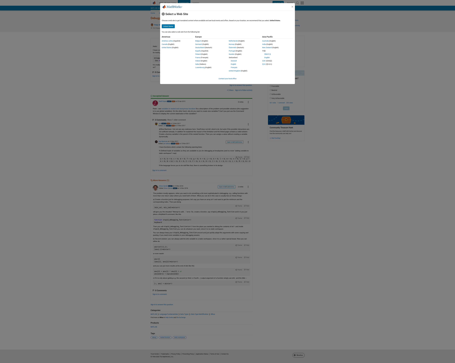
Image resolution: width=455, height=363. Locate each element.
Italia (197, 64)
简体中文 (267, 54)
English (233, 64)
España (198, 51)
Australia (265, 41)
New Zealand (267, 47)
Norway (232, 44)
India (264, 44)
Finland (198, 54)
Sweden (232, 54)
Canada (165, 44)
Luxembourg (200, 67)
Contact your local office (227, 79)
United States (167, 47)
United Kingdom (235, 71)
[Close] (292, 6)
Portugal (232, 51)
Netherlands (233, 41)
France (197, 57)
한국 (264, 64)
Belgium (198, 41)
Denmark (198, 44)
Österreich (232, 47)
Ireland (197, 61)
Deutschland (200, 47)
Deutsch (234, 61)
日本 (264, 61)
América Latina (167, 41)
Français (234, 67)
